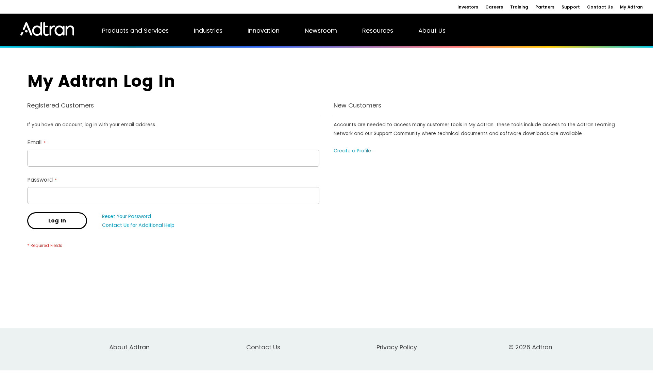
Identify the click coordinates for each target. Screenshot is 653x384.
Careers (494, 7)
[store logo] (44, 29)
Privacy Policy (396, 347)
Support (571, 7)
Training (519, 7)
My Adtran (631, 7)
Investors (467, 7)
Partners (544, 7)
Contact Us (600, 7)
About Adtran (129, 347)
